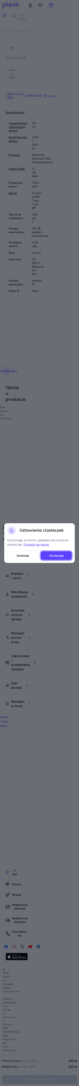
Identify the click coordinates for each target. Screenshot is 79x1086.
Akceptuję (56, 555)
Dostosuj (23, 555)
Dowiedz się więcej (36, 544)
